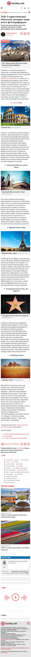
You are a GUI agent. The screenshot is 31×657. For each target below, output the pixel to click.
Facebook (20, 448)
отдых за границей (21, 468)
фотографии (23, 470)
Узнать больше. (4, 652)
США (17, 460)
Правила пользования (6, 647)
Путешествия (5, 41)
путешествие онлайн (13, 480)
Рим (7, 472)
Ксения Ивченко (11, 33)
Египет (21, 466)
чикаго (8, 468)
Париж (20, 464)
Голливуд (9, 460)
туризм (15, 462)
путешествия (10, 466)
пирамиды (9, 474)
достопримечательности (21, 472)
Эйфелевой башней (7, 78)
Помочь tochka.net (15, 12)
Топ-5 (8, 462)
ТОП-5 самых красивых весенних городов (15, 548)
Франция (25, 460)
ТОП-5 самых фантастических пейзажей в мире (14, 516)
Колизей (15, 102)
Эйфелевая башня (11, 476)
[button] (25, 8)
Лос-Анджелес (11, 470)
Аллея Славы (10, 464)
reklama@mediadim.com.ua (7, 639)
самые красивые (11, 478)
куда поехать (10, 482)
